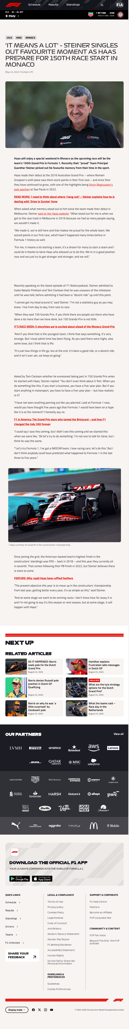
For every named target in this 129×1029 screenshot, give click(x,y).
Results (53, 5)
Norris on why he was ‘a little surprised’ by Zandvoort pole (42, 707)
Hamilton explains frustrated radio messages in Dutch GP (104, 665)
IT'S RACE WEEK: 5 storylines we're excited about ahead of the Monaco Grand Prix (64, 326)
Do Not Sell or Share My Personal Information (61, 962)
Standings (73, 5)
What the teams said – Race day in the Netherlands (102, 707)
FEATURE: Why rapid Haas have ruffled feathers (43, 578)
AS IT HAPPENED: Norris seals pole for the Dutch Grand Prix (42, 665)
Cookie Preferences (59, 989)
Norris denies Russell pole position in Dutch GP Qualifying (43, 684)
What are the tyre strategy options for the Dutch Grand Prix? (104, 688)
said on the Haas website (53, 213)
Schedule (34, 5)
